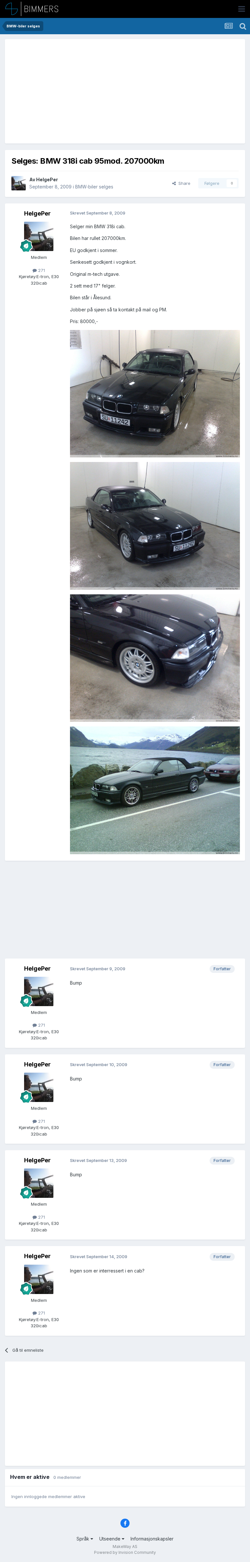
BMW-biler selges (94, 186)
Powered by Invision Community (125, 1552)
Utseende (110, 1538)
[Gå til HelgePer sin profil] (18, 183)
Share (183, 183)
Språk (83, 1538)
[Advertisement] (87, 91)
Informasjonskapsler (152, 1538)
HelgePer (47, 179)
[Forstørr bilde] (155, 393)
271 (41, 270)
